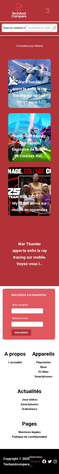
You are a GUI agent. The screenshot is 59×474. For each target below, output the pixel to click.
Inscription (21, 332)
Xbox (43, 367)
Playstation (43, 362)
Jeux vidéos (29, 399)
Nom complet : (20, 304)
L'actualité (15, 362)
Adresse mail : (20, 318)
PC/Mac (43, 371)
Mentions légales (30, 432)
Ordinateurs (29, 409)
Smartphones (43, 376)
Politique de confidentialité (29, 436)
